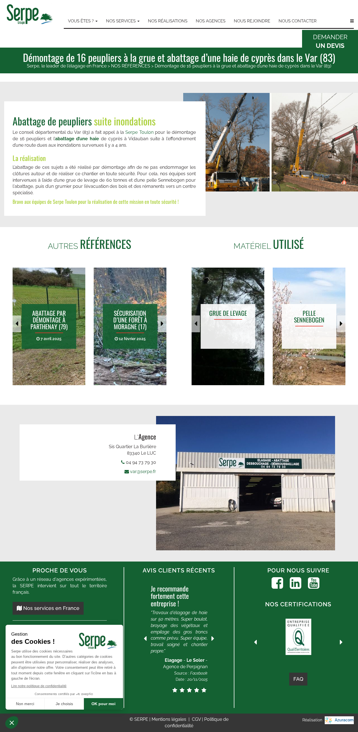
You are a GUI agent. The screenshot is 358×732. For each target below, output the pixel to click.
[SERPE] (29, 15)
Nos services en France (50, 608)
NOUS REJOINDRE (252, 21)
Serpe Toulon (139, 132)
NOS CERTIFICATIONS (298, 604)
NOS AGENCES (210, 21)
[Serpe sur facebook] (277, 583)
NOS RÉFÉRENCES (130, 66)
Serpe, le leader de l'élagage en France (67, 66)
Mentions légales (169, 719)
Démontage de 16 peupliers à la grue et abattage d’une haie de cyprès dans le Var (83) (243, 66)
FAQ (298, 679)
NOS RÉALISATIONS (167, 21)
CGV (197, 719)
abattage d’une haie (78, 138)
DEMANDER (330, 41)
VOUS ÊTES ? (81, 21)
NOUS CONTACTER (298, 21)
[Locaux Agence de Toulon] (247, 483)
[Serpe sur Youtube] (313, 583)
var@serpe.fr (143, 471)
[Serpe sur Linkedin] (295, 583)
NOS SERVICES (121, 21)
